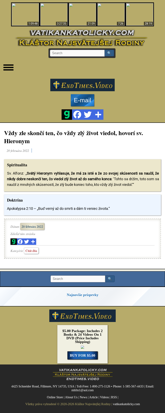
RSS (114, 397)
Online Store (55, 397)
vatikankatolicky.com (126, 404)
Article (93, 397)
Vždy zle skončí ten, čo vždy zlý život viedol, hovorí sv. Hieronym (73, 136)
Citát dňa (31, 250)
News (83, 397)
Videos (104, 397)
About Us (71, 397)
